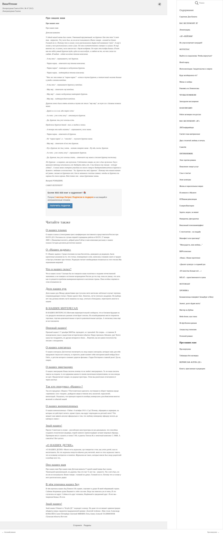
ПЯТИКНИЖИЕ (186, 153)
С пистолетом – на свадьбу (190, 231)
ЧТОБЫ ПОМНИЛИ (187, 95)
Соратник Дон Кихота (188, 16)
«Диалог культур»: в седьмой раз (192, 264)
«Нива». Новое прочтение (189, 258)
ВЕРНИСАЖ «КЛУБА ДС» (190, 362)
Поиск (199, 3)
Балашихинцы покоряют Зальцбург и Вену (196, 297)
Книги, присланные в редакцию (192, 368)
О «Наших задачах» (58, 249)
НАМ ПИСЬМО (185, 108)
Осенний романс (186, 336)
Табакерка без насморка (188, 355)
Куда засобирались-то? (188, 75)
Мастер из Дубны (186, 310)
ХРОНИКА (184, 290)
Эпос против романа (187, 160)
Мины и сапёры (185, 82)
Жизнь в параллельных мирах (191, 186)
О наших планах (56, 230)
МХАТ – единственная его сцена (192, 277)
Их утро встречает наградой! (190, 42)
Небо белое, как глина (188, 316)
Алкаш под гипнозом (187, 329)
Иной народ (184, 62)
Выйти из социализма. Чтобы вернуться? (195, 55)
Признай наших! (56, 328)
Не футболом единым (188, 323)
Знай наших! (54, 425)
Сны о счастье (185, 173)
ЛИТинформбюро (186, 127)
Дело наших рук (56, 288)
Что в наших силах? (58, 269)
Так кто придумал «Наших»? (64, 386)
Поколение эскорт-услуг (189, 166)
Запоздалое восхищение (188, 101)
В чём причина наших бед (62, 484)
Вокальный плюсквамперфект (191, 225)
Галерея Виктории (186, 205)
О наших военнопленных (62, 406)
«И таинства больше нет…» (190, 271)
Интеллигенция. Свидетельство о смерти (195, 69)
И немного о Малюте (187, 192)
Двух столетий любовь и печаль (192, 140)
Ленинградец (184, 29)
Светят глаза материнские (189, 134)
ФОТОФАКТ (184, 284)
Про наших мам (56, 464)
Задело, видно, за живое (188, 212)
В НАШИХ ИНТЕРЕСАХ (62, 308)
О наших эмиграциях (59, 367)
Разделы (87, 525)
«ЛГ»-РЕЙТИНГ (186, 36)
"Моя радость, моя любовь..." (191, 244)
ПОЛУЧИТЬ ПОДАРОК (60, 206)
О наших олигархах (58, 347)
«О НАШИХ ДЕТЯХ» (59, 445)
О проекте (77, 525)
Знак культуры (185, 179)
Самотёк (182, 147)
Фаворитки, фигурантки (189, 218)
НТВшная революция (188, 199)
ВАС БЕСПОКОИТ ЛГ (188, 23)
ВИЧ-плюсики (185, 251)
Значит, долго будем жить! (189, 303)
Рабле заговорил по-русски (190, 114)
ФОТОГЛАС (184, 49)
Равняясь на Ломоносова (189, 88)
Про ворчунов (185, 349)
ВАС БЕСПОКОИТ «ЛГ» (189, 121)
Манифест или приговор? (189, 238)
